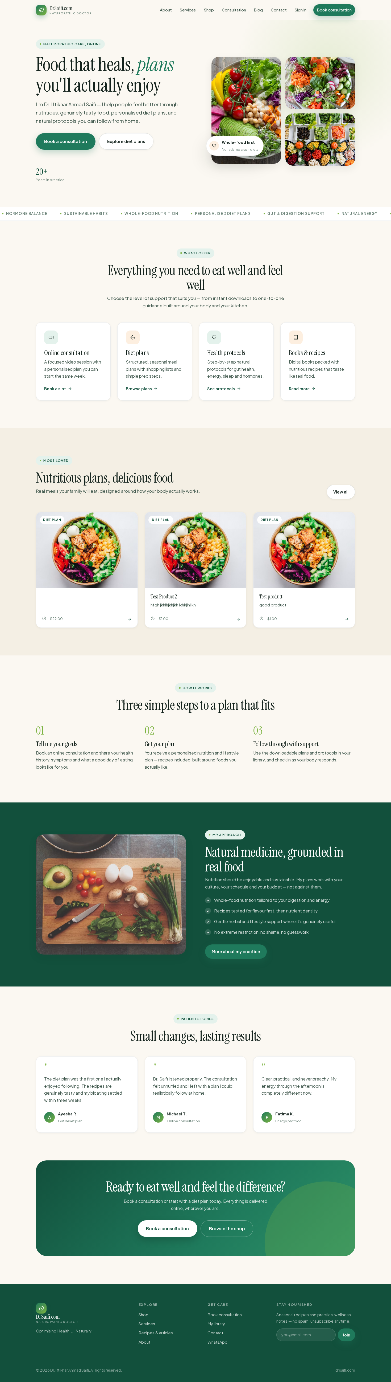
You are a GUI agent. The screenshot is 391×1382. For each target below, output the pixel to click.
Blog (258, 9)
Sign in (300, 9)
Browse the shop (227, 1228)
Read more (299, 388)
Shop (209, 9)
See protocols (221, 388)
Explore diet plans (126, 141)
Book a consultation (65, 141)
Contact (279, 9)
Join (346, 1334)
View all (340, 491)
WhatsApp (217, 1341)
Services (188, 9)
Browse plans (139, 388)
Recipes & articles (156, 1332)
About (166, 9)
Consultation (234, 9)
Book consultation (334, 9)
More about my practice (236, 951)
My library (216, 1323)
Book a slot (55, 388)
